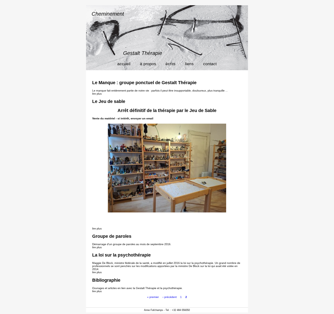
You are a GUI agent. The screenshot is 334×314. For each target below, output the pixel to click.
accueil (123, 64)
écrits (170, 64)
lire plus (97, 93)
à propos (148, 64)
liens (189, 64)
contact (210, 64)
